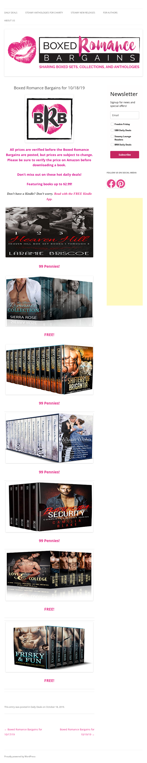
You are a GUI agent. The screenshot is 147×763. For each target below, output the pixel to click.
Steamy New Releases (83, 12)
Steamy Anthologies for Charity (44, 12)
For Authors (110, 12)
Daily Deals (10, 12)
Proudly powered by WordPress (19, 756)
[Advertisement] (125, 252)
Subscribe (125, 154)
